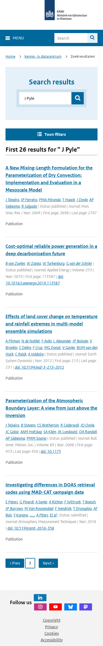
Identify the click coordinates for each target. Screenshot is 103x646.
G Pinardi (27, 501)
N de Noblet (30, 340)
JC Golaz (12, 431)
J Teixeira (12, 199)
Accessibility (52, 639)
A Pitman (12, 340)
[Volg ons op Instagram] (40, 607)
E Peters (11, 501)
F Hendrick (63, 508)
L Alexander (62, 340)
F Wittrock (72, 501)
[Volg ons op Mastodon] (85, 607)
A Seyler (41, 501)
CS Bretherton (48, 425)
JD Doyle (87, 425)
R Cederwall (69, 425)
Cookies (51, 633)
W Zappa (34, 263)
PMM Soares (36, 438)
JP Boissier (80, 340)
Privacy (51, 626)
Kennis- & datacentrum (43, 56)
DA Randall (88, 431)
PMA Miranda (50, 199)
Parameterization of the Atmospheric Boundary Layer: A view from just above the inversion (51, 408)
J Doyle (82, 199)
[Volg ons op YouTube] (55, 607)
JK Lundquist (67, 431)
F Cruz (38, 347)
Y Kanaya (20, 515)
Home (10, 56)
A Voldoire (36, 354)
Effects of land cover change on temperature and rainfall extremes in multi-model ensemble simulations (51, 323)
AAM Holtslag (31, 431)
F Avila (46, 340)
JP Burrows (14, 508)
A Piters (42, 515)
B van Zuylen (15, 263)
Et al (53, 515)
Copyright (51, 620)
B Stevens (28, 425)
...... (32, 515)
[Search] (92, 38)
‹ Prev (15, 563)
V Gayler (68, 347)
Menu (18, 37)
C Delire (25, 347)
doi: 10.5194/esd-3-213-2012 (39, 367)
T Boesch (89, 501)
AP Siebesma (15, 438)
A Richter (56, 501)
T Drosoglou (82, 508)
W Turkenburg (54, 263)
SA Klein (49, 431)
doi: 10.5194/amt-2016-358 (30, 528)
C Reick (20, 354)
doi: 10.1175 (51, 451)
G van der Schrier (79, 263)
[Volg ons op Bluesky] (70, 607)
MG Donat (52, 347)
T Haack (68, 199)
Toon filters (55, 134)
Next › (48, 563)
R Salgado (29, 206)
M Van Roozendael (38, 508)
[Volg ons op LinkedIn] (40, 597)
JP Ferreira (29, 199)
